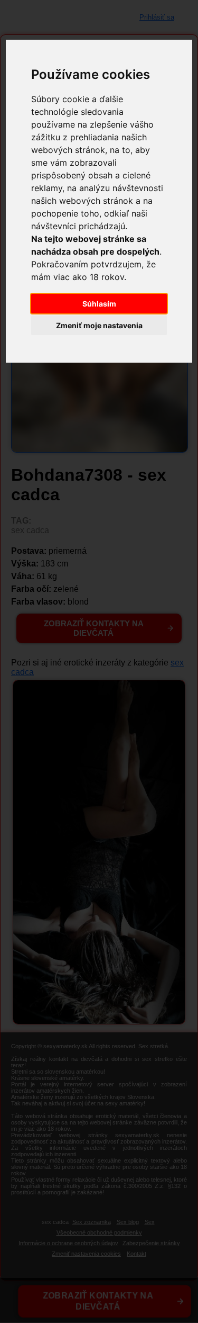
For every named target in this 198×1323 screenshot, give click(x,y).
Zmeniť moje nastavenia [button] (99, 325)
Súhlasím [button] (99, 303)
